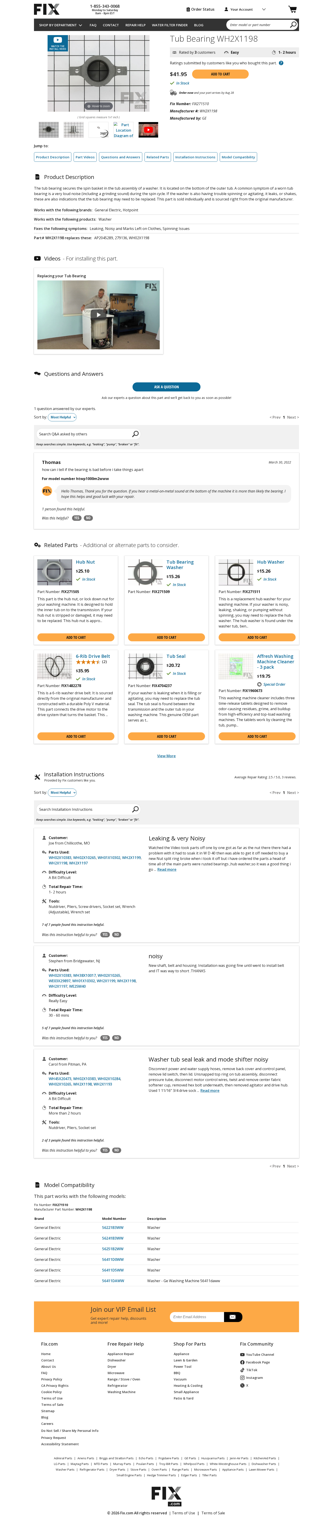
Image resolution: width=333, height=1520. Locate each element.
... (165, 869)
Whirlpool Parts (194, 1464)
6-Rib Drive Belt (93, 656)
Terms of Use (52, 1398)
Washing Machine (121, 1392)
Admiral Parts (63, 1458)
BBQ (177, 1373)
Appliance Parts (233, 1469)
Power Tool (182, 1366)
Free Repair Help (125, 1344)
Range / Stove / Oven (124, 1379)
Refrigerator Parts (92, 1469)
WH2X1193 (103, 1084)
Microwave (116, 1373)
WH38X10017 (84, 975)
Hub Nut (85, 562)
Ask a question (166, 386)
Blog (198, 25)
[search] (293, 24)
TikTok (251, 1370)
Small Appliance (186, 1392)
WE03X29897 (59, 980)
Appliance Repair (121, 1354)
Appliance (181, 1354)
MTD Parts (101, 1464)
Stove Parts (138, 1469)
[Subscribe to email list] (233, 1317)
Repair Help (135, 25)
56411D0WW (113, 1259)
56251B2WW (112, 1248)
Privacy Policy (51, 1379)
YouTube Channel (260, 1354)
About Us (48, 1366)
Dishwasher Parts (264, 1464)
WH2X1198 (58, 863)
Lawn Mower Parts (261, 1469)
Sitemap (48, 1411)
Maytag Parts (80, 1464)
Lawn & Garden (186, 1360)
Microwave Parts (205, 1469)
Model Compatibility (238, 157)
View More (166, 755)
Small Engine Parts (129, 1475)
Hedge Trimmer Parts (161, 1475)
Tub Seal (176, 656)
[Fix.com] (48, 9)
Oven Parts (159, 1469)
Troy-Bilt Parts (168, 1464)
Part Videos (85, 157)
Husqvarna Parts (213, 1458)
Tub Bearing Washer (180, 564)
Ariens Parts (85, 1458)
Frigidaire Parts (169, 1458)
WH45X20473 (60, 1078)
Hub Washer (270, 562)
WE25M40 (77, 986)
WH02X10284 (109, 1078)
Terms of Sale (52, 1404)
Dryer (112, 1366)
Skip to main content (167, 15)
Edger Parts (189, 1475)
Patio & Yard (183, 1398)
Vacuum (180, 1379)
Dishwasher (117, 1360)
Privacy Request (53, 1438)
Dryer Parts (117, 1469)
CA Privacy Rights (54, 1385)
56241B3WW (112, 1238)
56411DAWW (113, 1280)
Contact (111, 25)
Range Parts (180, 1469)
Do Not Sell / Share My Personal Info (68, 1430)
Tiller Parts (209, 1475)
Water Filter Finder (170, 25)
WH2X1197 (78, 863)
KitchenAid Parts (265, 1458)
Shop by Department (58, 25)
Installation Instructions (195, 157)
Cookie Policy (51, 1392)
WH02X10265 (84, 857)
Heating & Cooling (188, 1385)
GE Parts (190, 1458)
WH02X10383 (60, 857)
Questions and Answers (120, 157)
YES (76, 517)
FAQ (93, 25)
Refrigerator (118, 1385)
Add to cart (220, 74)
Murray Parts (122, 1464)
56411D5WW (113, 1270)
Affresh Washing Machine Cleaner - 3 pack (275, 662)
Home (46, 1354)
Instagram (254, 1377)
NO (88, 517)
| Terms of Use (182, 1512)
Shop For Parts (190, 1344)
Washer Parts (65, 1469)
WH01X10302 (109, 857)
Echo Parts (146, 1458)
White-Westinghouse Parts (228, 1464)
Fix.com (49, 1344)
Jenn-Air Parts (239, 1458)
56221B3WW (112, 1227)
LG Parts (59, 1464)
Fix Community (256, 1344)
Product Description (52, 157)
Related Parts (158, 157)
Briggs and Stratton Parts (116, 1458)
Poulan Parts (145, 1464)
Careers (47, 1423)
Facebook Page (258, 1362)
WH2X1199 (131, 857)
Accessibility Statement (60, 1444)
